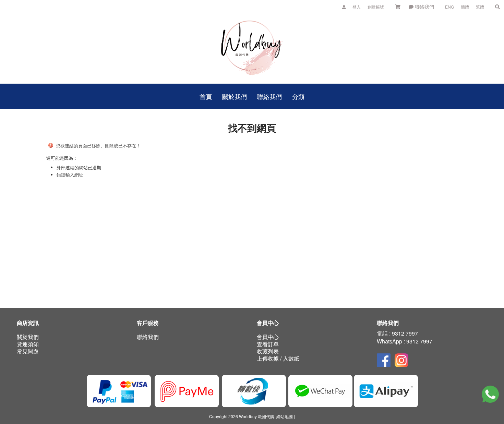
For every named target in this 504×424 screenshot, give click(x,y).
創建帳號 (376, 7)
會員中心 (268, 337)
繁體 (480, 7)
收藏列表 (268, 351)
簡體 (465, 7)
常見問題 (28, 351)
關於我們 (28, 337)
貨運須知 (28, 344)
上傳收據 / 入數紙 (278, 358)
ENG (449, 7)
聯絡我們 (423, 6)
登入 (356, 7)
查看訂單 (268, 344)
